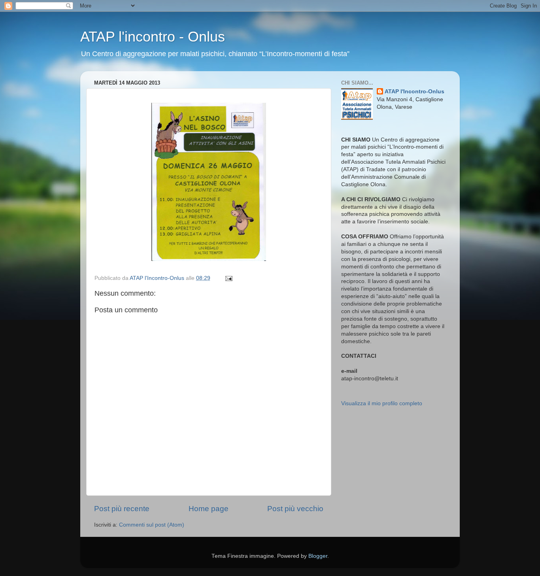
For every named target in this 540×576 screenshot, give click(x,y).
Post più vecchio (295, 508)
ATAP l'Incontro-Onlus (414, 91)
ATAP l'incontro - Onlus (152, 36)
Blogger (317, 556)
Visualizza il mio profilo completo (381, 403)
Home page (208, 508)
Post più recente (121, 508)
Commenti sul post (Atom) (151, 525)
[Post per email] (228, 278)
